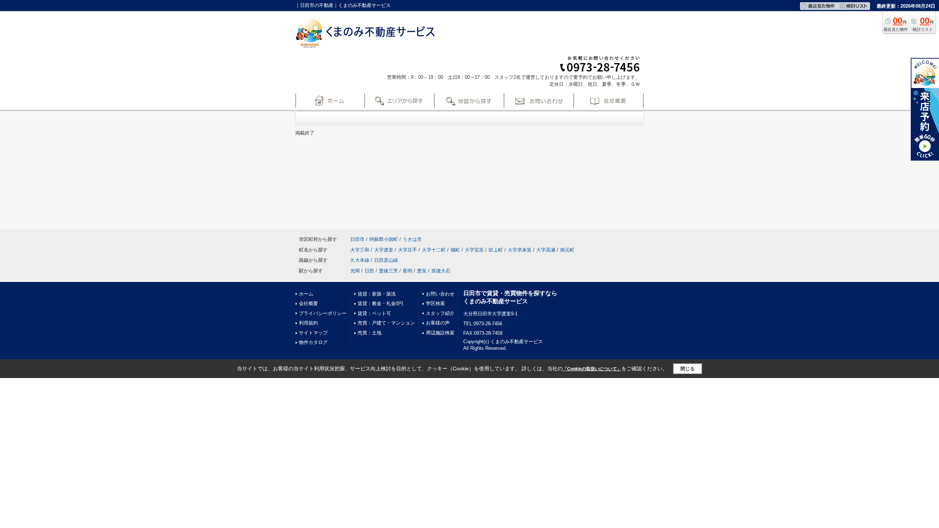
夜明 (407, 271)
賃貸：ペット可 (374, 313)
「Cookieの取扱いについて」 (592, 368)
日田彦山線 (386, 260)
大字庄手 (407, 250)
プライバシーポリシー (323, 313)
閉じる (687, 368)
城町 (455, 250)
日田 (369, 271)
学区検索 (435, 303)
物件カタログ (313, 342)
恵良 (422, 271)
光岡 (355, 271)
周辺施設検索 (440, 333)
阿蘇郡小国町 (383, 239)
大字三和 (359, 250)
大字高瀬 (545, 250)
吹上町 (496, 250)
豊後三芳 (388, 271)
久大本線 (359, 260)
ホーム (306, 294)
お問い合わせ (440, 294)
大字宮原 (474, 250)
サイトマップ (313, 333)
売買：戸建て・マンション (386, 323)
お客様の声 (438, 323)
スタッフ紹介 (440, 313)
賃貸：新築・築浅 (377, 294)
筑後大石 (440, 271)
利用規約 (308, 323)
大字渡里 (383, 250)
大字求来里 (519, 250)
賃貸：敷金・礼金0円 (380, 303)
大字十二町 (434, 250)
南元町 (567, 250)
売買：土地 (369, 333)
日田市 (357, 239)
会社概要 (308, 303)
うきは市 (412, 239)
